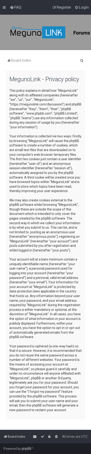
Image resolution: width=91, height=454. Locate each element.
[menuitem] (15, 7)
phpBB (27, 449)
